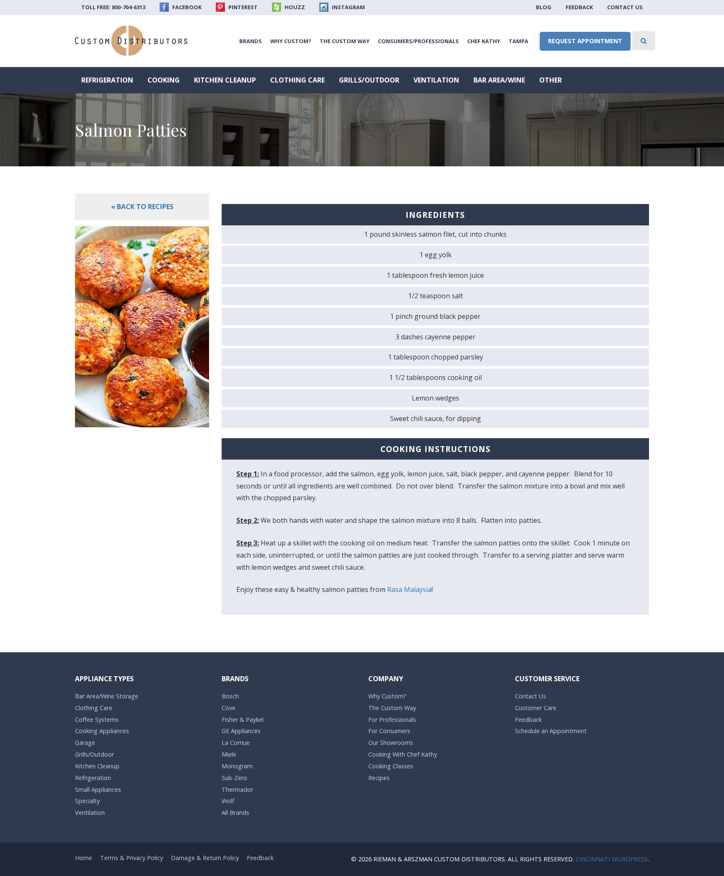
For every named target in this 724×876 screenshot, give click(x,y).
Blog (543, 7)
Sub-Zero (234, 778)
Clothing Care (297, 80)
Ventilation (436, 80)
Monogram (237, 766)
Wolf (228, 801)
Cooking (163, 80)
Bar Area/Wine (499, 80)
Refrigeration (107, 80)
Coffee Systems (97, 720)
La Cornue (236, 743)
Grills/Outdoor (369, 80)
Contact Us (625, 7)
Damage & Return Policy (205, 858)
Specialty (87, 801)
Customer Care (535, 708)
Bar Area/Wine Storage (106, 696)
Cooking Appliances (102, 731)
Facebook (186, 7)
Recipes (379, 778)
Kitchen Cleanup (225, 80)
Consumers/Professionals (418, 41)
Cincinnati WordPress (612, 859)
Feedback (579, 7)
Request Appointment (585, 41)
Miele (229, 754)
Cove (228, 708)
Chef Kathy (483, 41)
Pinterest (242, 7)
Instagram (348, 7)
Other (550, 80)
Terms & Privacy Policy (131, 858)
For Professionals (392, 720)
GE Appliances (241, 731)
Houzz (294, 7)
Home (83, 858)
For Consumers (389, 731)
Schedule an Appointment (551, 731)
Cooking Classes (390, 766)
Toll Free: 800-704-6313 (113, 7)
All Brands (235, 813)
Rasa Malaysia (409, 589)
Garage (85, 743)
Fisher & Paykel (243, 720)
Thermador (237, 789)
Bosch (230, 696)
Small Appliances (98, 789)
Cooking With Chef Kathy (402, 754)
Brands (250, 41)
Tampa (518, 41)
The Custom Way (345, 41)
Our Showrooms (390, 743)
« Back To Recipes (142, 206)
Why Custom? (290, 41)
